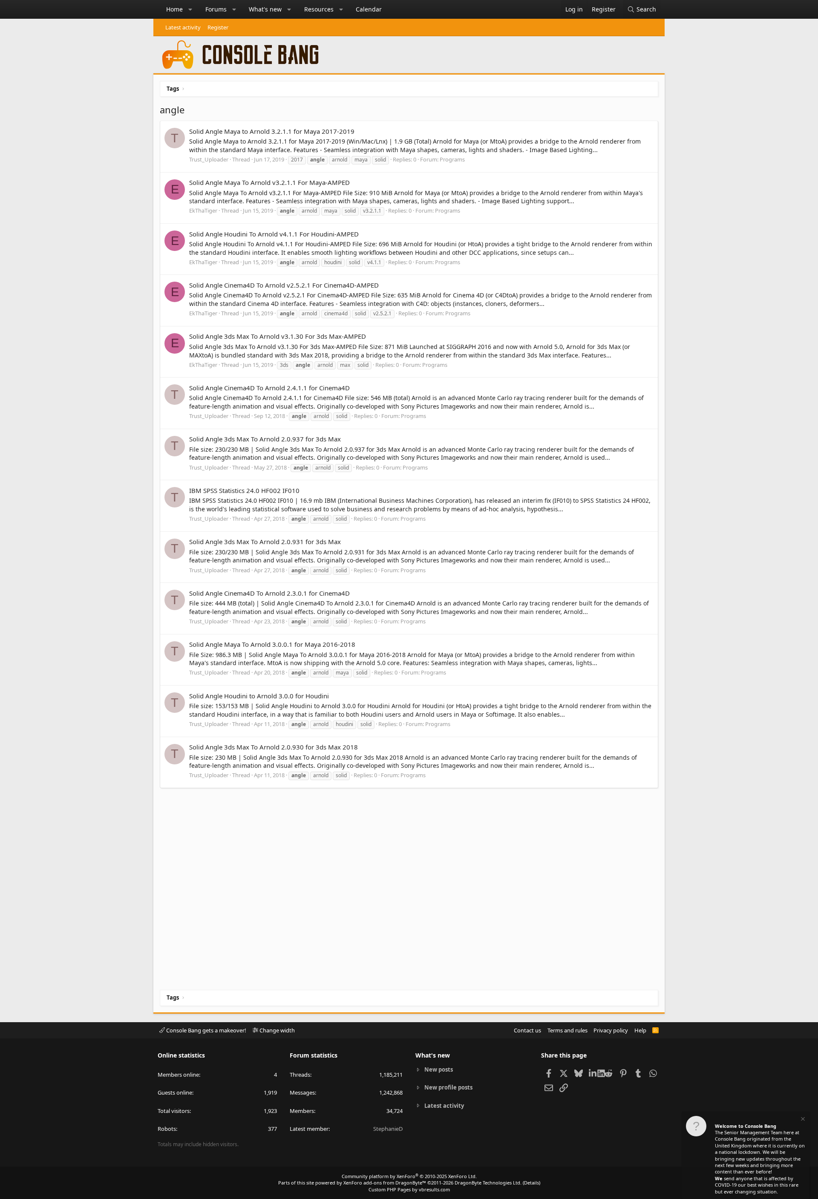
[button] (190, 9)
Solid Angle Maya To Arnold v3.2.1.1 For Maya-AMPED (269, 182)
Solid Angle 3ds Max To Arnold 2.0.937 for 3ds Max (265, 439)
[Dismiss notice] (802, 1120)
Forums (216, 9)
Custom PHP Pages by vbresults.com (409, 1189)
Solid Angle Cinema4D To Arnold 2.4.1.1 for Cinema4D (269, 387)
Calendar (369, 9)
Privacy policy (610, 1030)
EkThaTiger (203, 210)
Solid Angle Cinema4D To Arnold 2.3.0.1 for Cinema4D (269, 593)
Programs (452, 159)
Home (174, 9)
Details (531, 1182)
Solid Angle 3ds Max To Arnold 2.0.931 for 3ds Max (265, 541)
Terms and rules (567, 1030)
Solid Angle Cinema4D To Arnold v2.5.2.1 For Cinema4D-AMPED (284, 285)
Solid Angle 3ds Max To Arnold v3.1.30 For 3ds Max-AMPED (277, 336)
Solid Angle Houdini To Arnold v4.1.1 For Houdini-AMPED (274, 234)
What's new (265, 9)
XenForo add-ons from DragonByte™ (384, 1182)
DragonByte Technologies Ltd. (488, 1182)
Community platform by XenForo (409, 1176)
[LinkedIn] (593, 1073)
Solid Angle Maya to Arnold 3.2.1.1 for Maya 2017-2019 (271, 131)
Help (640, 1030)
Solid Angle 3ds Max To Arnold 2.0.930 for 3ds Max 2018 (273, 747)
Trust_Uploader (208, 159)
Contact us (527, 1030)
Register (217, 27)
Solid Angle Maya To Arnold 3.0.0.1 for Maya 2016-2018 (272, 644)
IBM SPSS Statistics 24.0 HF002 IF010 (244, 490)
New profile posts (448, 1087)
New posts (438, 1069)
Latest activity (183, 27)
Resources (319, 9)
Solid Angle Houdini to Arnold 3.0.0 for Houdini (259, 696)
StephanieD (388, 1129)
